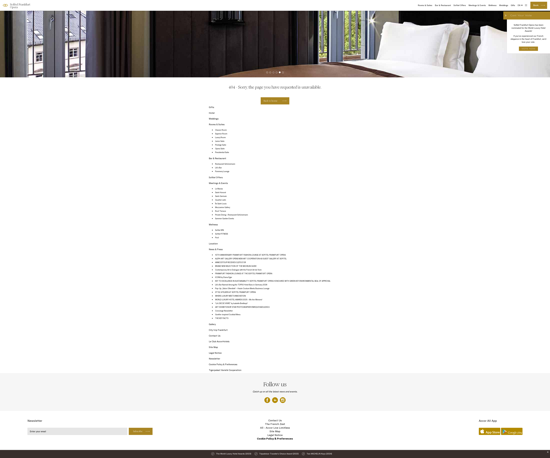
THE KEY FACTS (221, 318)
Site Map (213, 347)
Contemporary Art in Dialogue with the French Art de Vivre (238, 270)
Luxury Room (220, 137)
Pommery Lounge (222, 171)
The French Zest (275, 424)
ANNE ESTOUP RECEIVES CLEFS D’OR (230, 262)
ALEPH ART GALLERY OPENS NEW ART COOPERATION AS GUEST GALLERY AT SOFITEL (251, 258)
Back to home (270, 100)
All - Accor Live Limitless (275, 427)
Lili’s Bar (218, 167)
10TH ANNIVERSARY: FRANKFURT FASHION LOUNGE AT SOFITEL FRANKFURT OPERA (250, 255)
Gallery (212, 324)
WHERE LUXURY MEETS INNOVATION (230, 296)
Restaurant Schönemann (225, 164)
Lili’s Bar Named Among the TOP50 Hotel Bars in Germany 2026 (241, 285)
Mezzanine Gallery (222, 207)
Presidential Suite (222, 152)
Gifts (513, 5)
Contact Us (214, 335)
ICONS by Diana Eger (223, 277)
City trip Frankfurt (218, 330)
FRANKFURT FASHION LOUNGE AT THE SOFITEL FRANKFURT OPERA (243, 273)
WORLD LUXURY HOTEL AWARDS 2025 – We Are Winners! (238, 299)
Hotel (212, 113)
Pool (217, 237)
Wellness (492, 5)
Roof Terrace (220, 211)
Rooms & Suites (425, 5)
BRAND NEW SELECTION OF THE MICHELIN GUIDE (236, 266)
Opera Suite (220, 148)
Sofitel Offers (459, 5)
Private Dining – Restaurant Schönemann (231, 215)
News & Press (216, 249)
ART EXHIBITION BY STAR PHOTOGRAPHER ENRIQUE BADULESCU (242, 307)
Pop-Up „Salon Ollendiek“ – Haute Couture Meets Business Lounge (242, 288)
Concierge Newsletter (224, 311)
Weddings (503, 5)
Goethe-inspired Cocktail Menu (227, 314)
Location (213, 243)
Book (536, 5)
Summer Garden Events (224, 218)
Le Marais (219, 189)
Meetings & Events (477, 5)
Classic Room (221, 130)
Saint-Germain (221, 196)
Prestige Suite (220, 145)
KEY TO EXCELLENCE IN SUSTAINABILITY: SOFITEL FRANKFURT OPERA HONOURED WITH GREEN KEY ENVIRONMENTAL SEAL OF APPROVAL (272, 281)
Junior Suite (219, 141)
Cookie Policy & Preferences (223, 364)
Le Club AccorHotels (219, 341)
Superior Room (221, 134)
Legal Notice (215, 353)
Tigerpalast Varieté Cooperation (225, 370)
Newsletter (214, 358)
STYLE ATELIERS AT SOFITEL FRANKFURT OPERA (235, 292)
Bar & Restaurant (443, 5)
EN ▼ (520, 5)
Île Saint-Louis (221, 203)
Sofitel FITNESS (221, 234)
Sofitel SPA (219, 230)
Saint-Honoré (220, 192)
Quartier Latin (220, 200)
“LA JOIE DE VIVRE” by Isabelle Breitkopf (231, 303)
